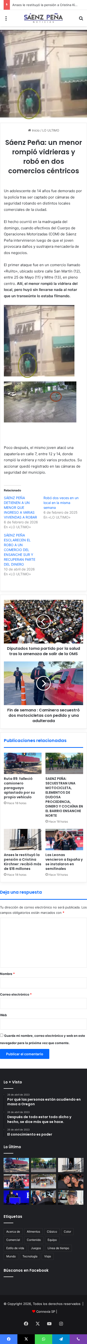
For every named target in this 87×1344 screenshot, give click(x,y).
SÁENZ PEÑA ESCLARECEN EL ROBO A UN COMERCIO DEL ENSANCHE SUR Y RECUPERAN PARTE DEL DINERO (19, 549)
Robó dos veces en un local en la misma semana (61, 503)
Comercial (13, 1240)
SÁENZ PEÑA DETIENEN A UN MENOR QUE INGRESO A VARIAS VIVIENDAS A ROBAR (20, 507)
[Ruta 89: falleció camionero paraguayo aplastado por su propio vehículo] (23, 763)
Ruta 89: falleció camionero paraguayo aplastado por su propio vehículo (19, 788)
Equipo (52, 1240)
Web (3, 1015)
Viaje (47, 1256)
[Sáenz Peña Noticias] (43, 18)
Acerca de (13, 1231)
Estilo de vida (15, 1248)
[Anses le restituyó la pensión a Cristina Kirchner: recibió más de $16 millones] (23, 839)
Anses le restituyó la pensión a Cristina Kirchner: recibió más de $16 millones (22, 861)
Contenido (34, 1240)
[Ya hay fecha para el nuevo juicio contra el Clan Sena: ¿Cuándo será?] (70, 1181)
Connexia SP (45, 1311)
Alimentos (33, 1231)
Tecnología (29, 1256)
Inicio (35, 130)
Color (67, 1231)
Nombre (7, 974)
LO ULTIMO (50, 130)
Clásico (52, 1231)
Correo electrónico (16, 994)
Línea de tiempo (58, 1248)
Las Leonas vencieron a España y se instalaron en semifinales (64, 861)
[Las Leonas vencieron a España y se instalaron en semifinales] (64, 839)
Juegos (36, 1248)
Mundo (11, 1256)
